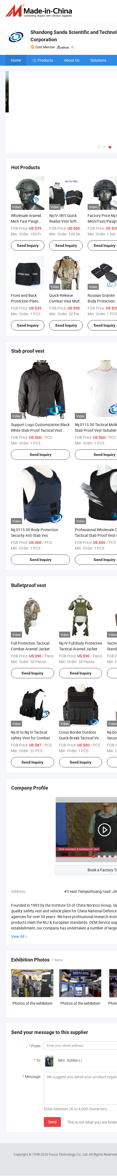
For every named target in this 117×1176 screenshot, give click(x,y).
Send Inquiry (28, 245)
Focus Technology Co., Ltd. (69, 1154)
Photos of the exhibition (33, 1003)
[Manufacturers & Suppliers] (39, 10)
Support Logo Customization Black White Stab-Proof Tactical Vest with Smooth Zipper (40, 430)
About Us (71, 60)
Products (45, 60)
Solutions (98, 60)
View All (17, 936)
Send (52, 1121)
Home (16, 60)
